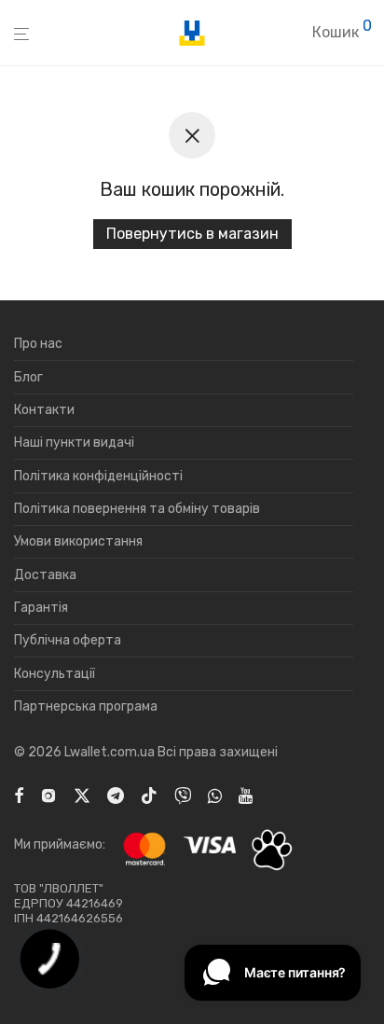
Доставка (45, 575)
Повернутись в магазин (192, 233)
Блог (28, 377)
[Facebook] (18, 795)
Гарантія (41, 608)
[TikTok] (149, 795)
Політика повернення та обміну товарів (137, 509)
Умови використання (78, 541)
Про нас (38, 344)
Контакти (44, 410)
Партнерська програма (86, 706)
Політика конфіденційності (98, 476)
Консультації (54, 674)
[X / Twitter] (82, 795)
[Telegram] (115, 795)
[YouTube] (247, 795)
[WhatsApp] (215, 795)
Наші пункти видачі (74, 442)
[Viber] (182, 795)
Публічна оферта (67, 640)
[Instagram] (48, 795)
